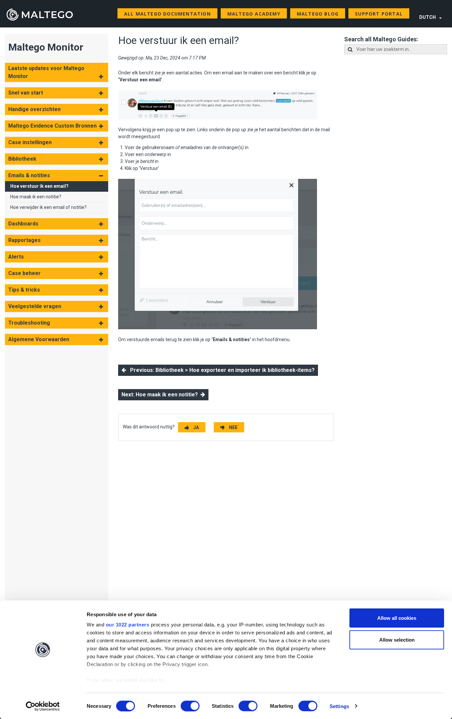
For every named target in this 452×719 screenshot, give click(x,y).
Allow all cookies (396, 618)
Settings (339, 706)
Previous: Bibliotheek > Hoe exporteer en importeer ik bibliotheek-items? (220, 370)
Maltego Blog (318, 14)
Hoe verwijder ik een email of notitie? (48, 207)
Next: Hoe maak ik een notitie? (161, 394)
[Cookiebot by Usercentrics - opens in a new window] (43, 706)
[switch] (190, 705)
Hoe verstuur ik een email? (39, 186)
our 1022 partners (128, 624)
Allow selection (397, 639)
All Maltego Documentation (167, 14)
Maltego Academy (253, 14)
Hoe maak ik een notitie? (35, 196)
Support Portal (379, 14)
